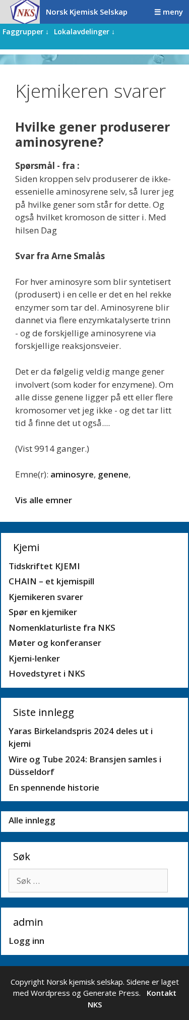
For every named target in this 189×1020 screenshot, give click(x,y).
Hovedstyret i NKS (47, 673)
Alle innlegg (32, 820)
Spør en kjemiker (43, 612)
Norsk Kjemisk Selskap (87, 12)
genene (113, 474)
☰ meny (168, 12)
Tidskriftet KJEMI (44, 566)
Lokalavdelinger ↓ (84, 31)
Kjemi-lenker (34, 658)
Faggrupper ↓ (26, 31)
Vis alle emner (43, 500)
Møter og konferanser (55, 642)
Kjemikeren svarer (46, 597)
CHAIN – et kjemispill (51, 581)
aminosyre (72, 474)
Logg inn (26, 940)
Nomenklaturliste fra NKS (62, 627)
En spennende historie (54, 787)
